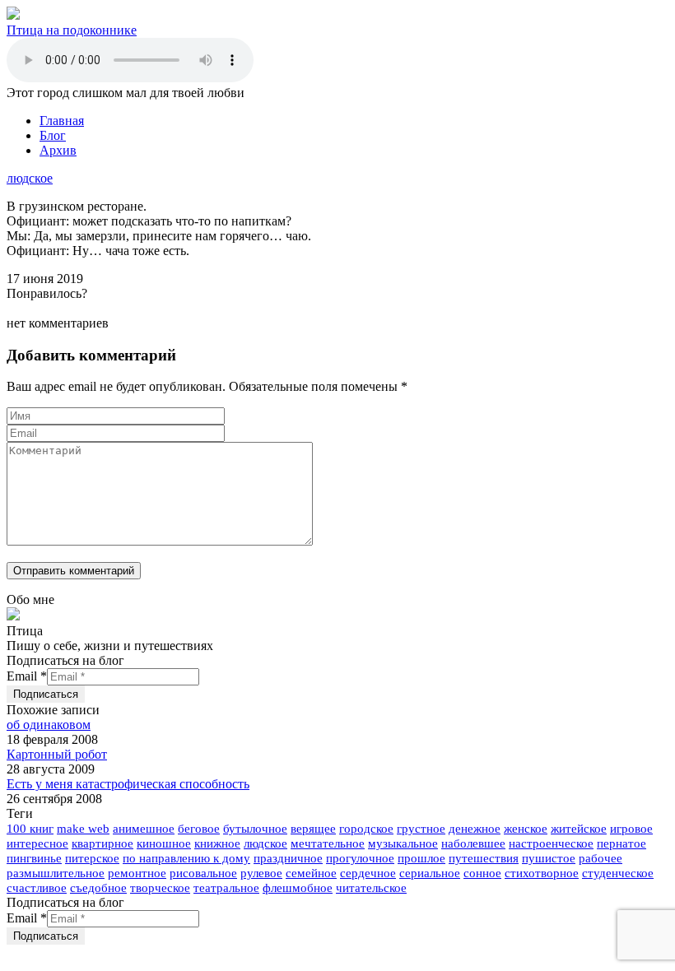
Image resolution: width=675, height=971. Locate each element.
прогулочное (360, 858)
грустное (421, 828)
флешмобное (298, 887)
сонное (482, 873)
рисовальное (203, 873)
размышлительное (56, 873)
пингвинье (34, 858)
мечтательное (328, 843)
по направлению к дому (186, 858)
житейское (579, 828)
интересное (37, 843)
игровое (631, 828)
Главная (62, 121)
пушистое (548, 858)
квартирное (102, 843)
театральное (226, 887)
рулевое (261, 873)
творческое (160, 887)
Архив (58, 150)
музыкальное (403, 843)
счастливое (37, 887)
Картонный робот (57, 754)
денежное (474, 828)
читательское (371, 887)
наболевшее (473, 843)
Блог (53, 135)
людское (30, 178)
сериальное (429, 873)
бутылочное (255, 828)
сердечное (368, 873)
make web (83, 828)
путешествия (484, 858)
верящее (313, 828)
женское (525, 828)
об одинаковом (49, 725)
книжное (217, 843)
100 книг (30, 828)
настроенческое (551, 843)
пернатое (621, 843)
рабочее (600, 858)
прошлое (421, 858)
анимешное (144, 828)
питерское (92, 858)
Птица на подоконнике (72, 30)
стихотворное (542, 873)
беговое (199, 828)
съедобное (98, 887)
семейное (311, 873)
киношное (164, 843)
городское (366, 828)
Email (27, 676)
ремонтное (137, 873)
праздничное (288, 858)
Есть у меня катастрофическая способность (128, 784)
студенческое (618, 873)
